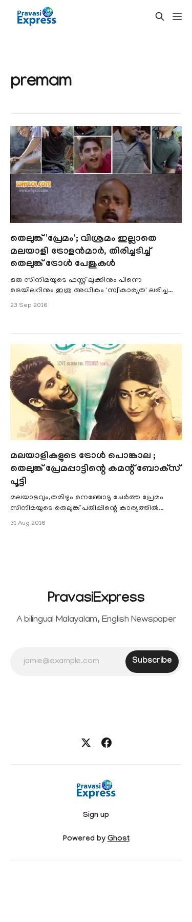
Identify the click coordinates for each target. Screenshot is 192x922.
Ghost (119, 839)
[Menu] (177, 16)
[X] (86, 742)
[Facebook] (106, 742)
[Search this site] (160, 16)
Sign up (96, 816)
